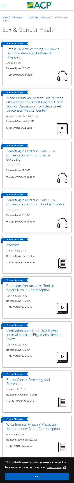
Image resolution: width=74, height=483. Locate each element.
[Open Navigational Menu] (4, 5)
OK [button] (37, 476)
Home (5, 17)
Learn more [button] (54, 467)
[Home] (39, 5)
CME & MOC (17, 17)
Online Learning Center (38, 17)
